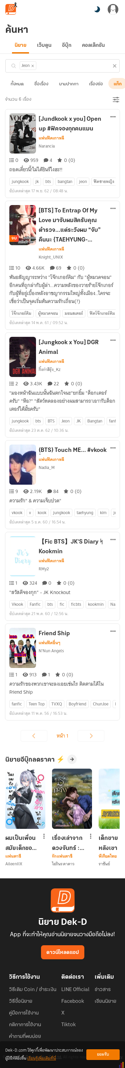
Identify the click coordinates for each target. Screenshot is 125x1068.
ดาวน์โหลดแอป (62, 952)
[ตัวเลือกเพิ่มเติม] (113, 117)
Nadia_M (47, 467)
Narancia (47, 146)
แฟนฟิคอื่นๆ (49, 643)
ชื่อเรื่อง (41, 84)
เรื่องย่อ (96, 84)
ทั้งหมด (17, 84)
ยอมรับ (103, 1054)
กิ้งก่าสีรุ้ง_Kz (50, 369)
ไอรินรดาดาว (63, 864)
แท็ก (118, 84)
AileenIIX (13, 864)
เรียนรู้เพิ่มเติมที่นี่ (41, 1058)
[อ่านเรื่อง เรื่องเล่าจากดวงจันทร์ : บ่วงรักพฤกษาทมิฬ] (72, 799)
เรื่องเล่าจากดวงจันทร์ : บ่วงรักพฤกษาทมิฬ (67, 843)
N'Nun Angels (51, 651)
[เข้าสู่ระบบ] (113, 9)
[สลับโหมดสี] (97, 9)
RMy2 (44, 569)
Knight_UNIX (51, 257)
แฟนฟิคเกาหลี (51, 138)
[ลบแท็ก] (33, 66)
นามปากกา (68, 84)
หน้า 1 (62, 736)
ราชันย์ (104, 864)
